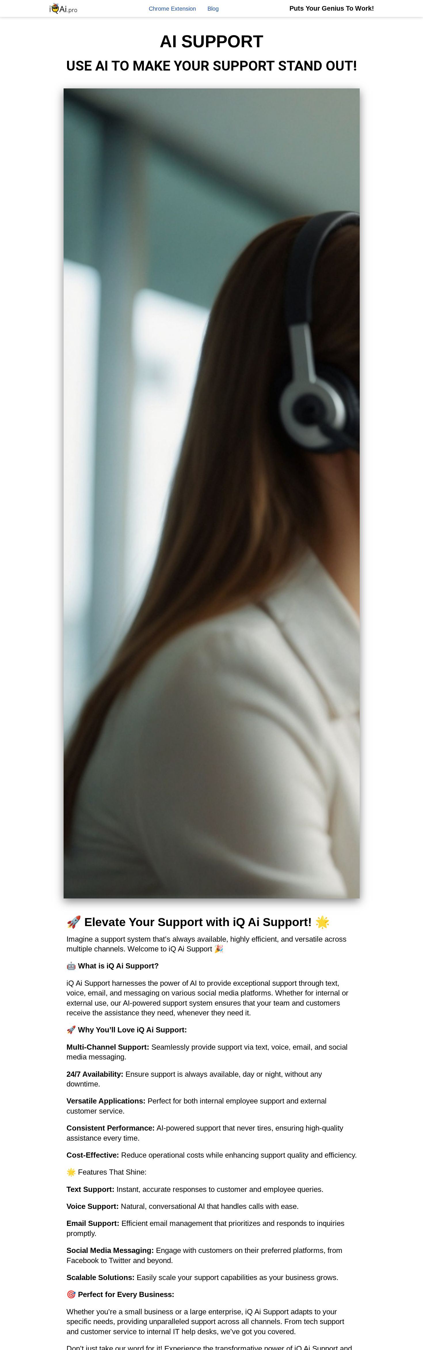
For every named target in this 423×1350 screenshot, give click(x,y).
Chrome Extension (172, 8)
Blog (213, 8)
